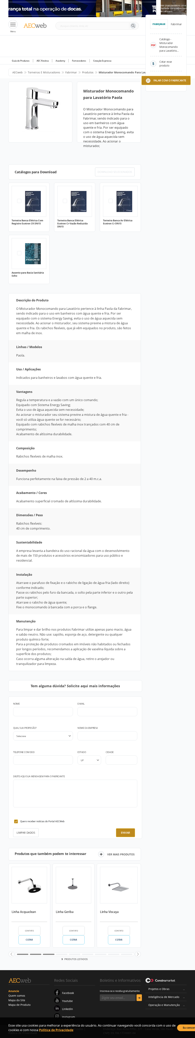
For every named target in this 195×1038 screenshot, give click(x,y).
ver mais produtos (121, 854)
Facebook (68, 993)
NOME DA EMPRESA (88, 728)
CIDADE (110, 752)
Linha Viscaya (109, 912)
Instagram (68, 1017)
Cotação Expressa (102, 60)
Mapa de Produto (19, 1005)
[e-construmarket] (160, 980)
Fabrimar (71, 72)
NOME (16, 703)
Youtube (67, 1001)
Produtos (88, 72)
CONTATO (29, 930)
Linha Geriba (64, 912)
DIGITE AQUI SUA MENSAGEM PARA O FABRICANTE (39, 776)
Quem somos (16, 995)
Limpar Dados (26, 832)
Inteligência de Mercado (163, 997)
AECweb (17, 72)
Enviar (125, 832)
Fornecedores (79, 60)
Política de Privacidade (56, 1030)
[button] (11, 954)
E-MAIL (81, 703)
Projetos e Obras (158, 989)
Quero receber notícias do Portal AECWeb (42, 821)
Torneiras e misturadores (44, 72)
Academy (60, 60)
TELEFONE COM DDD (24, 752)
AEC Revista (43, 60)
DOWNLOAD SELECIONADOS (115, 172)
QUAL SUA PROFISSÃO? (24, 728)
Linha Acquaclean (24, 912)
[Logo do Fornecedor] (159, 24)
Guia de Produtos (21, 60)
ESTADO (82, 752)
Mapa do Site (16, 1000)
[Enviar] (139, 997)
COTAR (29, 939)
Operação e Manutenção (164, 1005)
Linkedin (67, 1009)
